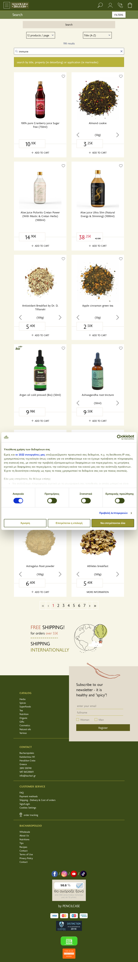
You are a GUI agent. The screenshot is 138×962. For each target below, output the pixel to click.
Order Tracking (30, 815)
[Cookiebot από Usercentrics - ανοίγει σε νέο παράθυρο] (119, 437)
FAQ (22, 792)
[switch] (52, 500)
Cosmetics (25, 725)
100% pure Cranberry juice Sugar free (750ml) (40, 124)
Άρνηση (25, 523)
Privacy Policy (26, 858)
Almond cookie (98, 123)
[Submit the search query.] (16, 51)
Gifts (22, 721)
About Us (24, 835)
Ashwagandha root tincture (98, 395)
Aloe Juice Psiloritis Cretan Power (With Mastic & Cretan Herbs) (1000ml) (40, 216)
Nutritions (24, 839)
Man (101, 719)
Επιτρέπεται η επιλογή (69, 523)
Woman (84, 719)
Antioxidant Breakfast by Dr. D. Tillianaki (40, 307)
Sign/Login (25, 803)
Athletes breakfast (97, 566)
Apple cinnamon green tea (97, 305)
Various (23, 732)
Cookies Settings (28, 807)
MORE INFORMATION (98, 592)
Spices (23, 702)
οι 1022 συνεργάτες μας (30, 454)
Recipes (23, 846)
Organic (23, 718)
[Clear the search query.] (121, 51)
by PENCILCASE (69, 906)
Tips (22, 843)
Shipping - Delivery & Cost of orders (38, 800)
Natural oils (25, 729)
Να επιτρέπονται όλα (112, 523)
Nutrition (24, 714)
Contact (24, 850)
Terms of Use (26, 854)
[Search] (100, 5)
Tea (21, 710)
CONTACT (26, 747)
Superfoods (25, 706)
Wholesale (25, 831)
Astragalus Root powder (40, 566)
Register (103, 727)
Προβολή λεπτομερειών (113, 513)
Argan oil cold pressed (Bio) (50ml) (40, 395)
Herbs (23, 699)
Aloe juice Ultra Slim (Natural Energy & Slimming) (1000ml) (97, 214)
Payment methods (29, 796)
